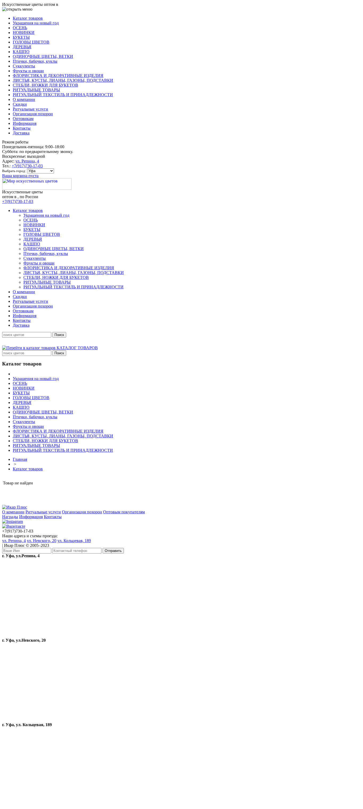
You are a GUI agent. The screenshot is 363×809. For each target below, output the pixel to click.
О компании (13, 512)
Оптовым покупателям (124, 512)
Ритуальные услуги (43, 512)
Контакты (53, 516)
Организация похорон (82, 512)
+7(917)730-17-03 (27, 166)
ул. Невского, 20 (41, 540)
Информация (31, 516)
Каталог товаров (28, 469)
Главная (20, 459)
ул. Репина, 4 (27, 161)
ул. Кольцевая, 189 (74, 540)
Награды (10, 516)
